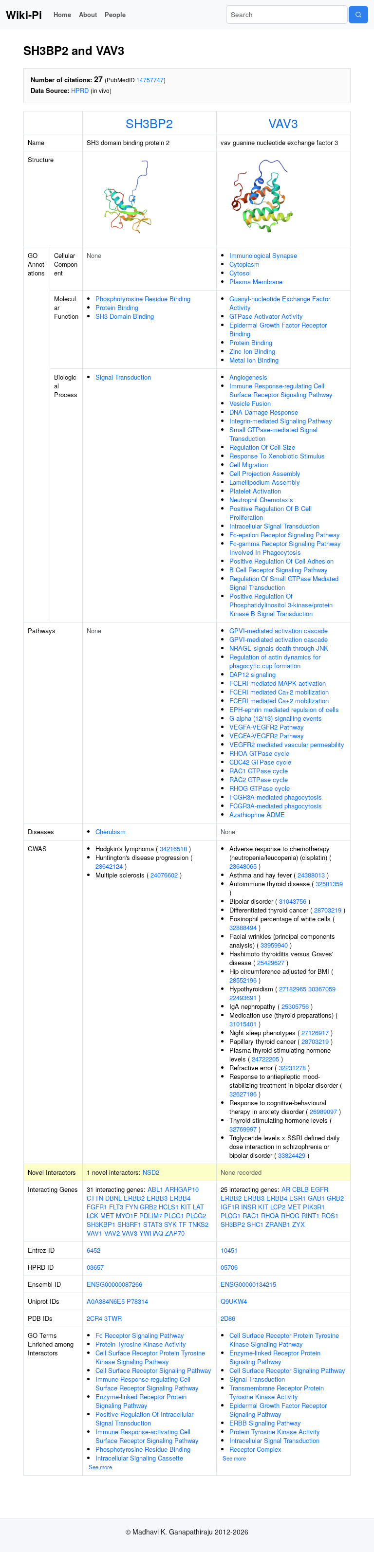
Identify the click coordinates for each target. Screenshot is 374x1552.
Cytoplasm (244, 264)
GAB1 (316, 1198)
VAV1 (94, 1233)
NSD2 (151, 1172)
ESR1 (297, 1198)
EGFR (319, 1189)
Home (62, 14)
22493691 (243, 997)
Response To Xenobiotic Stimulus (277, 455)
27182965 (292, 988)
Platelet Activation (255, 490)
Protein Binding (116, 307)
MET (107, 1215)
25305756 (295, 1006)
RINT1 (310, 1215)
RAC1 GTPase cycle (258, 770)
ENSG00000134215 (248, 1284)
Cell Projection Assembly (264, 473)
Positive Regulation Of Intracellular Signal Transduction (144, 1418)
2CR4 (94, 1318)
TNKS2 (198, 1224)
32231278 (292, 1067)
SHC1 (255, 1224)
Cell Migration (248, 464)
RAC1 (251, 1215)
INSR (248, 1206)
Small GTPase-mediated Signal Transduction (273, 434)
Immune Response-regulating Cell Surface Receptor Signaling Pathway (281, 390)
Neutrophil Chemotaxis (261, 499)
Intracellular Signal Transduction (274, 525)
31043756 (292, 901)
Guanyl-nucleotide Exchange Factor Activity (279, 303)
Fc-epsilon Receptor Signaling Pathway (284, 534)
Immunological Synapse (263, 255)
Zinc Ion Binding (252, 351)
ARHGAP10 (182, 1189)
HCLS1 (169, 1206)
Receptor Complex (255, 1449)
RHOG (290, 1215)
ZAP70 (175, 1233)
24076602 (164, 874)
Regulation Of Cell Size (262, 447)
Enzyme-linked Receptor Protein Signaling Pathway (141, 1401)
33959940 (274, 944)
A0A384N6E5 (106, 1301)
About (88, 14)
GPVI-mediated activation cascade (278, 630)
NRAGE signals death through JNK (278, 648)
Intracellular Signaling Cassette (139, 1457)
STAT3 (152, 1224)
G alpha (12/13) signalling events (275, 718)
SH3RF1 (129, 1224)
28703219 (327, 909)
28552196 (243, 980)
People (115, 14)
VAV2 (112, 1233)
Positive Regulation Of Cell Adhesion (281, 561)
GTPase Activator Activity (266, 316)
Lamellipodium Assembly (264, 482)
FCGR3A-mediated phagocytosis (275, 797)
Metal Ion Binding (254, 360)
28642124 (109, 866)
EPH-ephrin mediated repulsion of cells (284, 709)
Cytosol (240, 272)
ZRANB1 (277, 1224)
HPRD (80, 90)
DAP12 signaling (252, 674)
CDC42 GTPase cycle (260, 762)
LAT (198, 1206)
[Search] (358, 14)
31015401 (243, 1023)
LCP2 (277, 1206)
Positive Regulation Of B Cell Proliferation (270, 513)
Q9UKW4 (234, 1301)
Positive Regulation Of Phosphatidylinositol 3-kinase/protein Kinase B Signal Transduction (281, 604)
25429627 (270, 962)
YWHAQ (151, 1233)
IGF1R (230, 1206)
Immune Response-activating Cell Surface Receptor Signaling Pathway (147, 1436)
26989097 (323, 1111)
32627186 (243, 1093)
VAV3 (283, 122)
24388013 (311, 874)
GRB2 (148, 1206)
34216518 (173, 848)
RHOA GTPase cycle (259, 753)
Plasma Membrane (255, 281)
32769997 (243, 1128)
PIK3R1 (314, 1206)
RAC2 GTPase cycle (258, 779)
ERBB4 (179, 1198)
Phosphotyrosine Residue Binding (142, 298)
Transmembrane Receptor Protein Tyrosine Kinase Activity (276, 1392)
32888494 (243, 927)
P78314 (137, 1301)
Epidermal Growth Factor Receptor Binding (278, 329)
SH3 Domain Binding (124, 316)
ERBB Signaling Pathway (265, 1422)
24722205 (265, 1058)
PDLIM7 (150, 1215)
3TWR (113, 1318)
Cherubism (110, 831)
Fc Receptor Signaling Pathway (139, 1335)
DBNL (113, 1198)
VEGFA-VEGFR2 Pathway (266, 726)
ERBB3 (157, 1198)
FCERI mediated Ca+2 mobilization (279, 691)
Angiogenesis (248, 377)
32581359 (329, 883)
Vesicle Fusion (250, 403)
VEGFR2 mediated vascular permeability (286, 744)
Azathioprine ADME (257, 814)
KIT (186, 1206)
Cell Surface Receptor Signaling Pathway (153, 1370)
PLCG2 (196, 1215)
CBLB (300, 1189)
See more (100, 1467)
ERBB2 (134, 1198)
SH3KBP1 (101, 1224)
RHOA (270, 1215)
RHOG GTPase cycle (259, 788)
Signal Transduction (123, 377)
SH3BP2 (149, 122)
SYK (170, 1224)
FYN (131, 1206)
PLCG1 (174, 1215)
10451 (229, 1250)
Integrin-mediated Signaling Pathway (280, 420)
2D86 (228, 1318)
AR (285, 1189)
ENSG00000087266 (114, 1284)
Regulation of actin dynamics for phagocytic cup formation (274, 661)
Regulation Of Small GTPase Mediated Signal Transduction (283, 583)
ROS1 (329, 1215)
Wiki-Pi (24, 14)
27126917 (315, 1032)
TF (183, 1224)
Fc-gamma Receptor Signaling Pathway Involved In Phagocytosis (285, 548)
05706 (229, 1267)
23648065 (243, 866)
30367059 (322, 988)
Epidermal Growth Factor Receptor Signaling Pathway (278, 1410)
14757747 (150, 79)
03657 (95, 1267)
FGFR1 (97, 1206)
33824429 (291, 1155)
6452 (93, 1250)
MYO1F (126, 1215)
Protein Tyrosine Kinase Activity (140, 1344)
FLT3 (116, 1206)
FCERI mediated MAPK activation (277, 683)
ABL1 (155, 1189)
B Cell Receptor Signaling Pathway (278, 569)
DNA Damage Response (263, 412)
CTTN (95, 1198)
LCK (92, 1215)
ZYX (298, 1224)
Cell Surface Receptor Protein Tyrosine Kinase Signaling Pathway (150, 1357)
